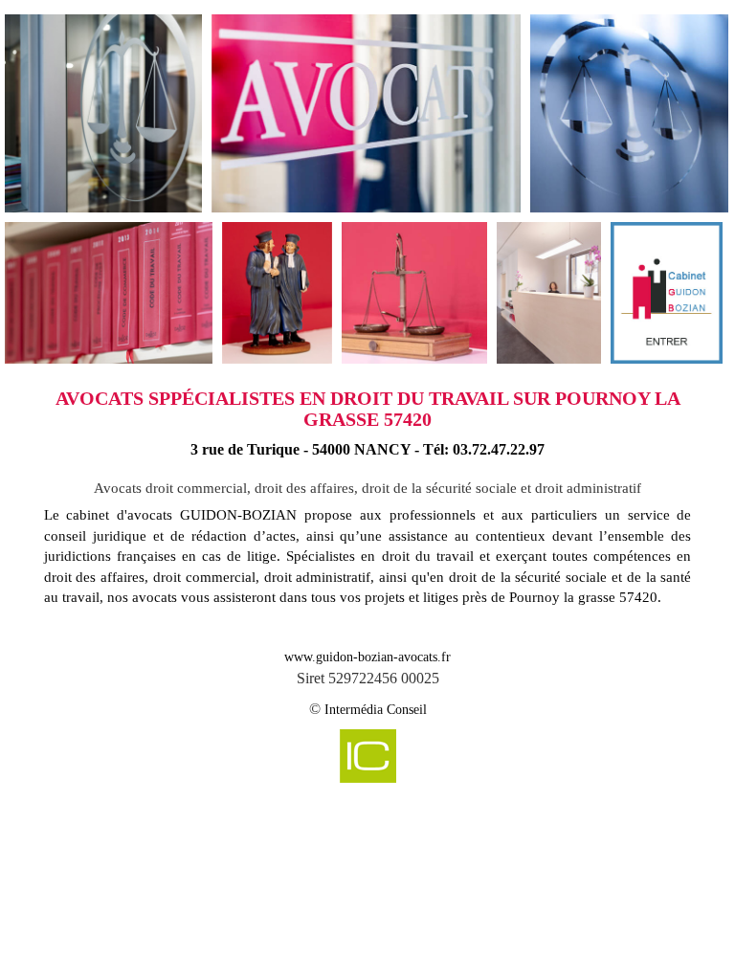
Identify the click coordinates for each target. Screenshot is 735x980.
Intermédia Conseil (375, 709)
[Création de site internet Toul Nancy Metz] (368, 754)
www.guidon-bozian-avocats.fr (367, 657)
